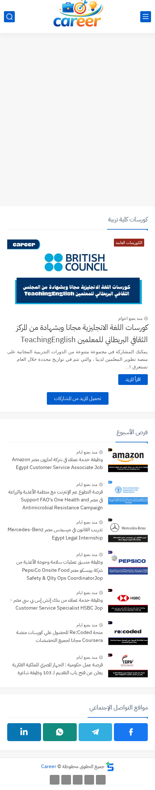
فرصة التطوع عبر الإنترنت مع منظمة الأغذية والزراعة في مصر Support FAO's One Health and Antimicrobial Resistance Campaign (55, 500)
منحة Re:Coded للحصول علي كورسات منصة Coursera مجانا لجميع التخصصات (59, 636)
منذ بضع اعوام (130, 318)
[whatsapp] (60, 732)
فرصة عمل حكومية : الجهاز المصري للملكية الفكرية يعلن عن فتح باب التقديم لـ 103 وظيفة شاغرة (57, 668)
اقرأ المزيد (133, 379)
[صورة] (128, 461)
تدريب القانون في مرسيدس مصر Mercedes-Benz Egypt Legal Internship (55, 533)
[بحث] (9, 16)
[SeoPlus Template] (110, 766)
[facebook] (131, 732)
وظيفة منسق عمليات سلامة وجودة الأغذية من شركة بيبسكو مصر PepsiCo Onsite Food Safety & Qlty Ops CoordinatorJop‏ (59, 570)
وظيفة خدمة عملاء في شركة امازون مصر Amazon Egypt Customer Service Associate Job (57, 463)
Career (48, 766)
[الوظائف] (66, 780)
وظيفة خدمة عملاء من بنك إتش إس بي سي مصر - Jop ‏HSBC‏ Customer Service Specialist (56, 604)
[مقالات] (54, 780)
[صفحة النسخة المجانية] (89, 780)
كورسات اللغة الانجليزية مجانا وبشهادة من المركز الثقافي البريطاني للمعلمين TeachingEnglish (82, 333)
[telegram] (95, 732)
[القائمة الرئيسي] (145, 16)
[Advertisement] (77, 123)
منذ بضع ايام (86, 452)
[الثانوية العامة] (78, 780)
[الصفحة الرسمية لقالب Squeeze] (101, 780)
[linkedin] (24, 732)
